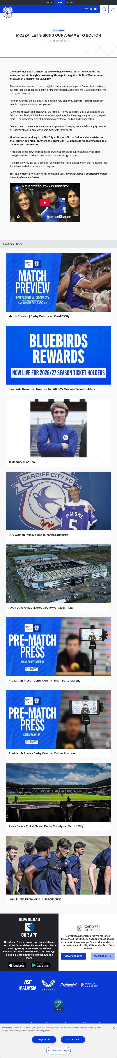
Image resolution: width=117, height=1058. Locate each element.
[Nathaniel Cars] (68, 985)
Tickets (47, 2)
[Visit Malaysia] (28, 985)
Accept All (73, 1039)
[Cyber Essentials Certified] (58, 1005)
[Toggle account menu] (113, 9)
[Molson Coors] (89, 985)
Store (70, 2)
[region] (58, 1040)
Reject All (44, 1039)
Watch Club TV (102, 956)
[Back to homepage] (7, 12)
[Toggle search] (104, 9)
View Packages (73, 956)
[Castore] (48, 985)
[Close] (113, 1027)
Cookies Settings (58, 1050)
